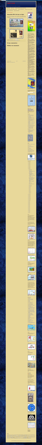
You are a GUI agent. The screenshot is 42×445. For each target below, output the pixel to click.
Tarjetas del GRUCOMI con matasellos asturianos (12, 9)
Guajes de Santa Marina (30, 321)
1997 (28, 212)
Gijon (23, 435)
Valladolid (22, 436)
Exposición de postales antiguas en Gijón (32, 175)
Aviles (20, 434)
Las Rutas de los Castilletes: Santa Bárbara (31, 122)
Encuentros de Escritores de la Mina (28, 9)
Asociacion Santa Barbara (16, 434)
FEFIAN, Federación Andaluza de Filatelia (31, 312)
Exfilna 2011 (17, 435)
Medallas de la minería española (31, 118)
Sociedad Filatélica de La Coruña (31, 307)
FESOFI (29, 301)
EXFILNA (8, 435)
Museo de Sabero (30, 319)
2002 (28, 208)
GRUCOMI (11, 3)
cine (9, 40)
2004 (28, 206)
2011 (28, 200)
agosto (29, 186)
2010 (28, 201)
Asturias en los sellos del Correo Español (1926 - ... (32, 171)
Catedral (29, 434)
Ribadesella (8, 436)
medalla (29, 437)
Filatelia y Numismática (30, 304)
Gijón (13, 40)
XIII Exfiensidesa (30, 172)
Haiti (27, 435)
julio (29, 187)
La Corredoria (33, 435)
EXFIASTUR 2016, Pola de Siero (31, 125)
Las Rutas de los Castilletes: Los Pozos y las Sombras (31, 119)
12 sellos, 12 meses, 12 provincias (31, 144)
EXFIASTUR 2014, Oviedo (31, 124)
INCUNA (29, 316)
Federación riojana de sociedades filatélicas (31, 308)
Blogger (29, 440)
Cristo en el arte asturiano (30, 299)
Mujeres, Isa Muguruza (30, 149)
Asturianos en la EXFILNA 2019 (31, 181)
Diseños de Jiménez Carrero (30, 146)
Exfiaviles (14, 435)
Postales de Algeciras (30, 313)
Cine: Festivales (29, 145)
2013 (28, 198)
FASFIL (29, 300)
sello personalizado (25, 438)
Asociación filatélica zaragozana (31, 309)
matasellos (15, 40)
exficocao (33, 436)
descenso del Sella (30, 436)
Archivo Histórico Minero (30, 320)
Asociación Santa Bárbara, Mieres (31, 322)
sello (19, 40)
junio (29, 188)
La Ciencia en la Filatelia (30, 303)
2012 (28, 199)
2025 (28, 163)
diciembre (30, 169)
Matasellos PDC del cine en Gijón (31, 180)
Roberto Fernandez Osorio (12, 436)
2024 (28, 164)
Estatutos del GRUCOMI (16, 10)
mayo (29, 189)
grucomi (15, 437)
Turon (19, 436)
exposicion (8, 437)
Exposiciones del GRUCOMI (10, 10)
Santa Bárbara (29, 116)
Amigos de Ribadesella (11, 434)
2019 (28, 168)
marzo (29, 191)
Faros (28, 147)
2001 (28, 209)
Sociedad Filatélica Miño (30, 306)
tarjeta (29, 438)
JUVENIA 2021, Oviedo (30, 128)
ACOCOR (8, 434)
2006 (28, 204)
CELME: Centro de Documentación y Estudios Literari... (30, 132)
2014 (28, 197)
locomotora (22, 437)
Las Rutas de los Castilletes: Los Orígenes (31, 121)
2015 (28, 196)
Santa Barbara (17, 436)
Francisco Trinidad (20, 435)
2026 (28, 162)
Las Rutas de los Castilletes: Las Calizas (31, 123)
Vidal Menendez (25, 436)
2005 (28, 205)
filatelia (12, 40)
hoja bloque (18, 437)
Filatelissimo (29, 315)
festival (10, 40)
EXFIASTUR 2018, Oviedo (31, 126)
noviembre (30, 170)
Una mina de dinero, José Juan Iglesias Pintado (31, 117)
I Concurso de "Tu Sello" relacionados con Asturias (30, 127)
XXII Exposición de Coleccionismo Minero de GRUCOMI (31, 174)
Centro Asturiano (32, 434)
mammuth (24, 440)
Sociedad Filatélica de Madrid (31, 310)
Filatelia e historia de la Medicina (31, 305)
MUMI (29, 318)
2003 (28, 207)
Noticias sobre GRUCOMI (21, 9)
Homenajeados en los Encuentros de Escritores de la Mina (31, 130)
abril (29, 190)
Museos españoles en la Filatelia (31, 150)
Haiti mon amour (30, 435)
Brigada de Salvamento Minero (24, 434)
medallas (31, 437)
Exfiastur (11, 435)
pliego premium (17, 40)
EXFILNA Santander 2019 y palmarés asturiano (31, 179)
